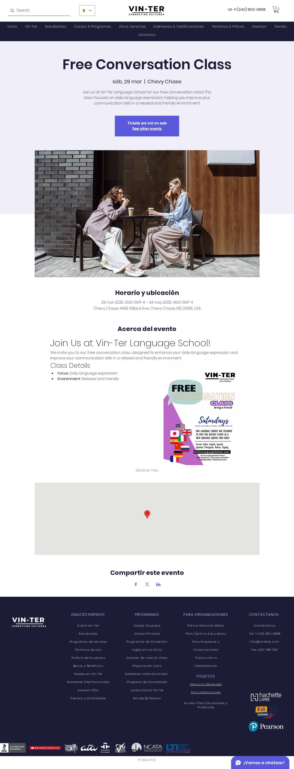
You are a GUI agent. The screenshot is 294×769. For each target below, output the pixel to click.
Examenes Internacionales (88, 682)
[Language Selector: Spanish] (87, 10)
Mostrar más (147, 470)
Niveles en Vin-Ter (88, 674)
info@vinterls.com (264, 641)
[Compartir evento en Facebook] (136, 584)
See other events (147, 129)
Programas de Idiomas (88, 641)
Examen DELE (88, 690)
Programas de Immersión (146, 641)
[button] (276, 9)
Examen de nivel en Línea (147, 658)
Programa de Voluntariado (147, 682)
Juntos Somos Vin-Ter (147, 690)
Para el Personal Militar (205, 625)
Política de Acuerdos (88, 658)
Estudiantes (88, 633)
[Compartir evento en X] (147, 584)
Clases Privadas (147, 633)
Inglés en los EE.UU (147, 650)
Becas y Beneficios (88, 666)
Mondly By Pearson (147, 698)
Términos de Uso (88, 650)
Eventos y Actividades (88, 698)
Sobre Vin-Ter (88, 625)
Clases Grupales (147, 625)
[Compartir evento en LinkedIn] (158, 584)
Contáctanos (264, 625)
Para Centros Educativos (206, 633)
